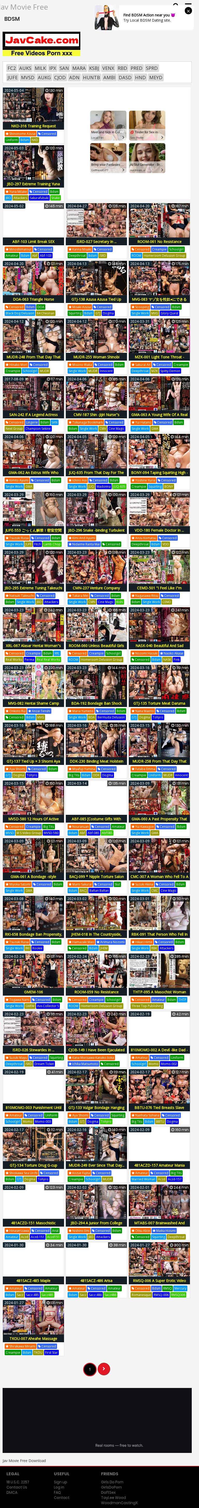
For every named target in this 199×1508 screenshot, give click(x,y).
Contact (61, 1497)
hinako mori (18, 364)
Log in (59, 1487)
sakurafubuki (39, 198)
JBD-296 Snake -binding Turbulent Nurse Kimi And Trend (96, 533)
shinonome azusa (22, 133)
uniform (12, 140)
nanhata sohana (146, 1115)
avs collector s (48, 1006)
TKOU (38, 1352)
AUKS (25, 68)
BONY (168, 486)
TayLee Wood (113, 1497)
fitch (37, 544)
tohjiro (158, 717)
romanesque (141, 1295)
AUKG (44, 77)
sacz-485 (32, 1295)
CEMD (166, 602)
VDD (165, 544)
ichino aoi (79, 480)
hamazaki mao (83, 942)
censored (48, 133)
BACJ (83, 890)
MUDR (44, 371)
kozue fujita (81, 1173)
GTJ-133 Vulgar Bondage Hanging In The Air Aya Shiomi (96, 1110)
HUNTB (91, 77)
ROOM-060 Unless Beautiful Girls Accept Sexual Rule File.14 (96, 648)
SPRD (152, 68)
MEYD (155, 77)
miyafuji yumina (83, 769)
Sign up (60, 1482)
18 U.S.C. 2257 (17, 1482)
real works (14, 659)
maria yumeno (83, 711)
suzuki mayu (18, 1057)
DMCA (11, 1492)
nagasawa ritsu (146, 595)
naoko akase (173, 653)
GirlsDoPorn (111, 1487)
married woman (143, 1179)
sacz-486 (95, 1295)
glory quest (169, 313)
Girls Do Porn (112, 1482)
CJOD (60, 77)
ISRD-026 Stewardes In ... (33, 1049)
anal (55, 1230)
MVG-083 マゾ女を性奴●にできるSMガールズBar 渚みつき (159, 302)
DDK (96, 775)
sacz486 (110, 1295)
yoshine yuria (144, 480)
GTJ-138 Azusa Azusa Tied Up (96, 299)
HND (140, 77)
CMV (103, 428)
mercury (180, 1288)
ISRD (103, 255)
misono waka (82, 364)
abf (34, 255)
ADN (74, 77)
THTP (182, 999)
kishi (119, 602)
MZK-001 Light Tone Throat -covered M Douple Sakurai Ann (159, 359)
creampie (159, 249)
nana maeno (144, 711)
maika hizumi (165, 1230)
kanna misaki (81, 249)
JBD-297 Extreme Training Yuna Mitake (33, 186)
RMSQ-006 (161, 1295)
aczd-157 (175, 1179)
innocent (106, 371)
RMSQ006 (178, 1295)
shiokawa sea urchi (23, 1173)
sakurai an (142, 364)
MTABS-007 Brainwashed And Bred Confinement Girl (159, 1225)
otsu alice (142, 1230)
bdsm (24, 140)
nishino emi (80, 1230)
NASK (167, 659)
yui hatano (142, 422)
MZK (154, 371)
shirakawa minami (22, 1346)
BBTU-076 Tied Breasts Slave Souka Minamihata (159, 1110)
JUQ (91, 486)
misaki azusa (81, 307)
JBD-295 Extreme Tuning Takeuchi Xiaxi (33, 590)
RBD (122, 68)
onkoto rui (17, 711)
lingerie (32, 422)
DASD (125, 77)
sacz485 (47, 1295)
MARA (79, 68)
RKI (27, 948)
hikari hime (143, 942)
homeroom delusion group (164, 255)
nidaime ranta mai (86, 544)
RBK (154, 948)
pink (177, 659)
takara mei (80, 595)
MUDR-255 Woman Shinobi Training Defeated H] (96, 359)
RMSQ (167, 1288)
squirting (75, 313)
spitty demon (170, 371)
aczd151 (53, 1237)
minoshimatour (20, 249)
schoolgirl (176, 249)
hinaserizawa (19, 1230)
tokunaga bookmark (87, 422)
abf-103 (46, 255)
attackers (20, 198)
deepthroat (77, 255)
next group (14, 428)
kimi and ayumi (83, 538)
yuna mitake (18, 191)
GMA (154, 428)
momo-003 (43, 1121)
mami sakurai (82, 884)
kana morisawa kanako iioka (93, 1057)
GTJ (97, 313)
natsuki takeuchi (21, 595)
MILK (40, 68)
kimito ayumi (19, 480)
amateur (12, 255)
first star (51, 1352)
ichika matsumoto (85, 1064)
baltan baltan (99, 890)
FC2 (12, 68)
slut (117, 884)
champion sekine (38, 428)
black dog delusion (20, 313)
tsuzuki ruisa (19, 538)
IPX (52, 68)
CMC (154, 890)
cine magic (116, 428)
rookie (37, 948)
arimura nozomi (112, 942)
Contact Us (16, 1487)
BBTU (160, 1121)
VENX (108, 68)
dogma (108, 313)
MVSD (27, 77)
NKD (35, 140)
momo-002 (169, 1064)
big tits (74, 775)
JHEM (104, 948)
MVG (154, 313)
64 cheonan (45, 313)
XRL (57, 653)
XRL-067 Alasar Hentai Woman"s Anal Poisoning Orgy (33, 648)
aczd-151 (38, 1237)
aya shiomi (17, 769)
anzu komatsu (145, 538)
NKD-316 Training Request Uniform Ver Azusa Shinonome (33, 128)
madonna (104, 486)
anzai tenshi (40, 711)
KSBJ (94, 68)
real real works (48, 659)
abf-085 (93, 833)
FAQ (57, 1492)
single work (140, 313)
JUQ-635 (119, 486)
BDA (91, 717)
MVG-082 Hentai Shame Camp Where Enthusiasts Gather (33, 706)
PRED (137, 68)
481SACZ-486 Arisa (96, 1280)
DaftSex (108, 1492)
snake (55, 198)
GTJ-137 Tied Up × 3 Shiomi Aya (33, 761)
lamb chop (52, 544)
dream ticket (44, 1064)
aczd (161, 1179)
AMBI (109, 77)
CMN (91, 602)
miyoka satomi (20, 884)
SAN (64, 68)
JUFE (13, 77)
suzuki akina (143, 884)
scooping (141, 307)
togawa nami (19, 999)
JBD (8, 198)
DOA (40, 307)
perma (29, 659)
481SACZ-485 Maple (33, 1280)
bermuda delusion (111, 717)
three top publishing (147, 1006)
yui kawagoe (144, 826)
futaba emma (144, 769)
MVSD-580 (51, 833)
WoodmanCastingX (119, 1502)
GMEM (29, 1006)
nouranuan (80, 826)
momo (153, 1064)
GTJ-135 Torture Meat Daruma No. (159, 706)
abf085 (107, 833)
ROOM (136, 255)
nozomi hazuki (146, 653)
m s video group (29, 833)
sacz (20, 1295)
